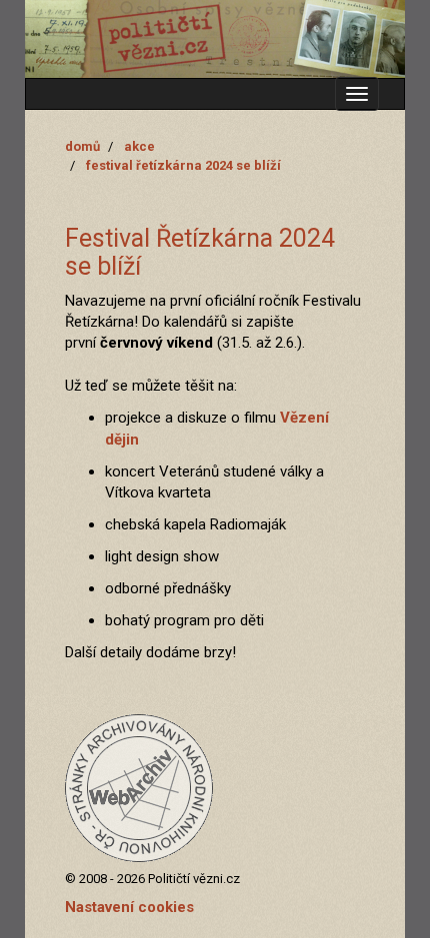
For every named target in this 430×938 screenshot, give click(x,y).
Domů (82, 146)
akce (139, 146)
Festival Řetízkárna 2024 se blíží (183, 165)
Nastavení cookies (129, 907)
